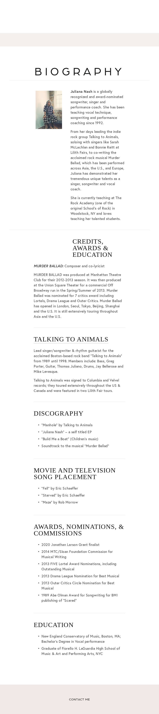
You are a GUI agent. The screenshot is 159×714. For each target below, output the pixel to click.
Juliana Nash (79, 40)
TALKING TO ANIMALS (71, 339)
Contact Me (79, 699)
